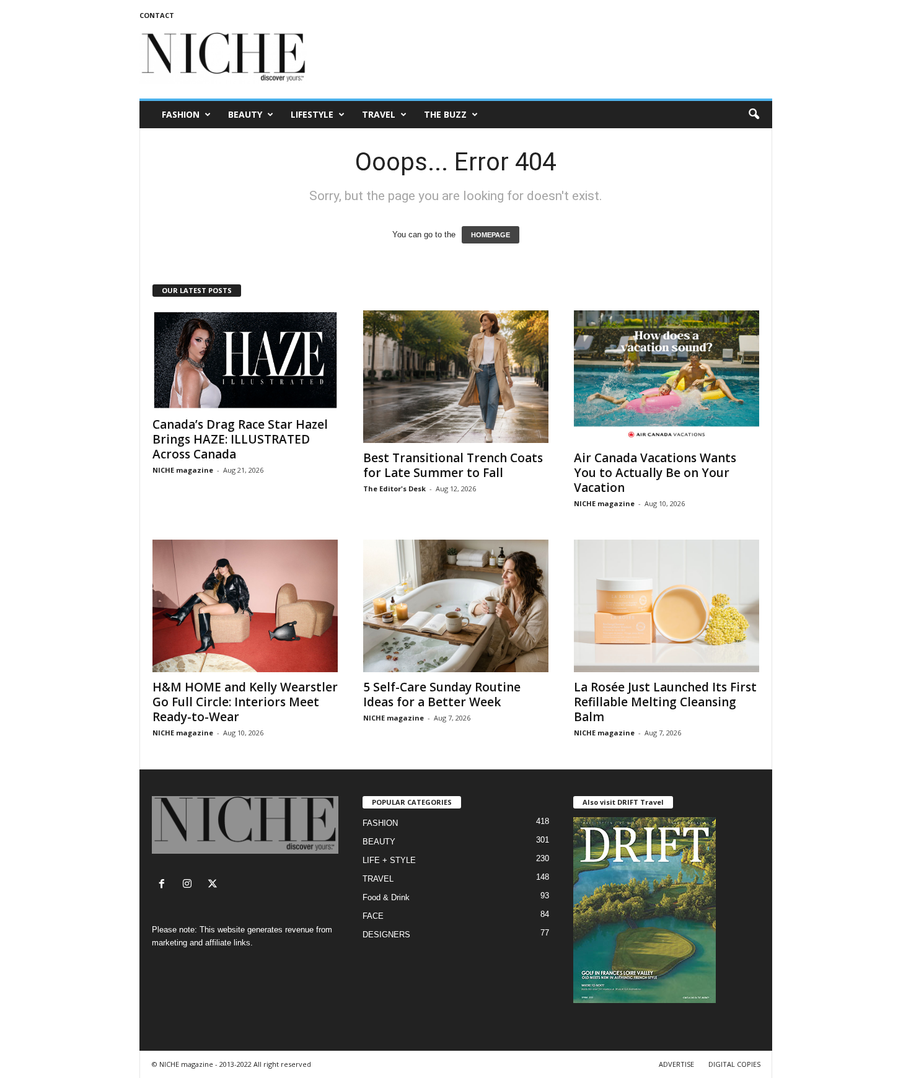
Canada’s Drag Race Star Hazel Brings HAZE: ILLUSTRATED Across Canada (240, 439)
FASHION (181, 114)
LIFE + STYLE (389, 860)
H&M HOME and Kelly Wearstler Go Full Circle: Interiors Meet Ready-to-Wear (245, 702)
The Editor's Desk (394, 488)
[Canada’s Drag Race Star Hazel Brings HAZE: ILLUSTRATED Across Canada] (245, 360)
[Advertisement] (546, 58)
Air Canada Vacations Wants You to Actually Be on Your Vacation (655, 473)
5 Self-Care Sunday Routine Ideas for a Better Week (442, 694)
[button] (753, 114)
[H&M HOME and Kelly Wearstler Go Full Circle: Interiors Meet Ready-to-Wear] (245, 606)
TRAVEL (378, 114)
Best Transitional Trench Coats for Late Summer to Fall (453, 465)
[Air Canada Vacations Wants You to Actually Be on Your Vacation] (667, 376)
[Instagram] (190, 885)
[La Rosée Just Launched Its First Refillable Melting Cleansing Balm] (667, 606)
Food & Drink (386, 897)
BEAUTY (245, 114)
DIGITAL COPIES (734, 1064)
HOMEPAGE (490, 235)
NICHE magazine (182, 470)
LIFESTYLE (312, 114)
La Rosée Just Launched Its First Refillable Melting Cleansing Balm (665, 702)
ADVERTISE (676, 1064)
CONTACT (156, 15)
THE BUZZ (445, 114)
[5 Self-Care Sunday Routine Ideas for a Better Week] (456, 606)
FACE (373, 916)
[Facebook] (164, 885)
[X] (214, 885)
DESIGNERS (386, 934)
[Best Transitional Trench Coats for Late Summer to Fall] (456, 376)
